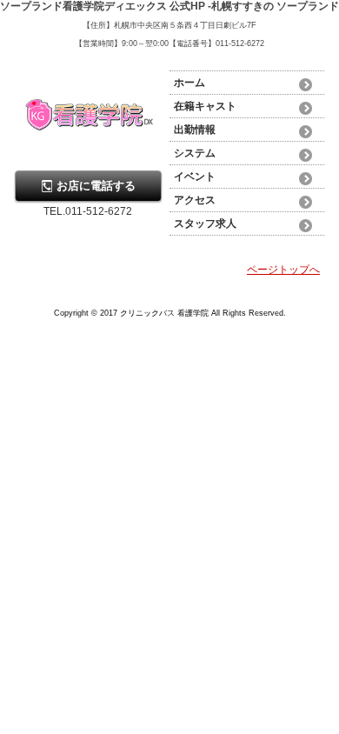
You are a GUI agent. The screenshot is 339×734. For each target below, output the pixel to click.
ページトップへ (283, 270)
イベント (195, 176)
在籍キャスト (205, 106)
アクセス (195, 200)
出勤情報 (195, 129)
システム (195, 153)
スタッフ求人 (205, 223)
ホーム (189, 83)
